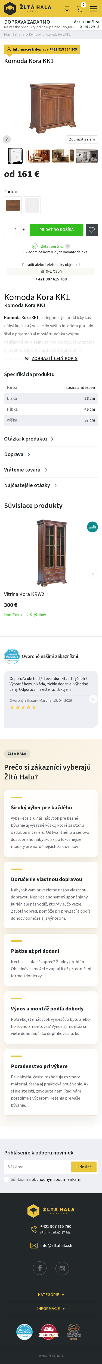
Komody (35, 34)
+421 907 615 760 (51, 279)
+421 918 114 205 (63, 49)
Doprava (13, 454)
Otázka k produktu (25, 439)
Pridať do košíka (56, 230)
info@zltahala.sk (56, 1245)
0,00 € (84, 5)
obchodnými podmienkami (56, 1179)
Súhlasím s (46, 1179)
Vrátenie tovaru (22, 470)
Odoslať (83, 1167)
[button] (93, 573)
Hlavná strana (14, 34)
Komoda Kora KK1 (58, 34)
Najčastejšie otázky (27, 485)
